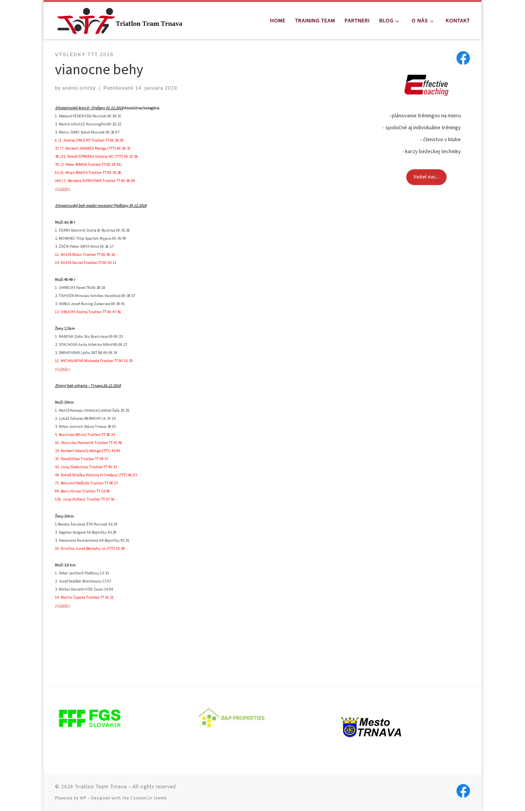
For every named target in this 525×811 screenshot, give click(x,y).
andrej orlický (79, 88)
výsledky (62, 188)
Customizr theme (148, 798)
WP (83, 798)
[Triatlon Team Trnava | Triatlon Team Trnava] (119, 19)
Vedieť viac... (426, 177)
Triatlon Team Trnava (101, 786)
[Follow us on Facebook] (463, 58)
